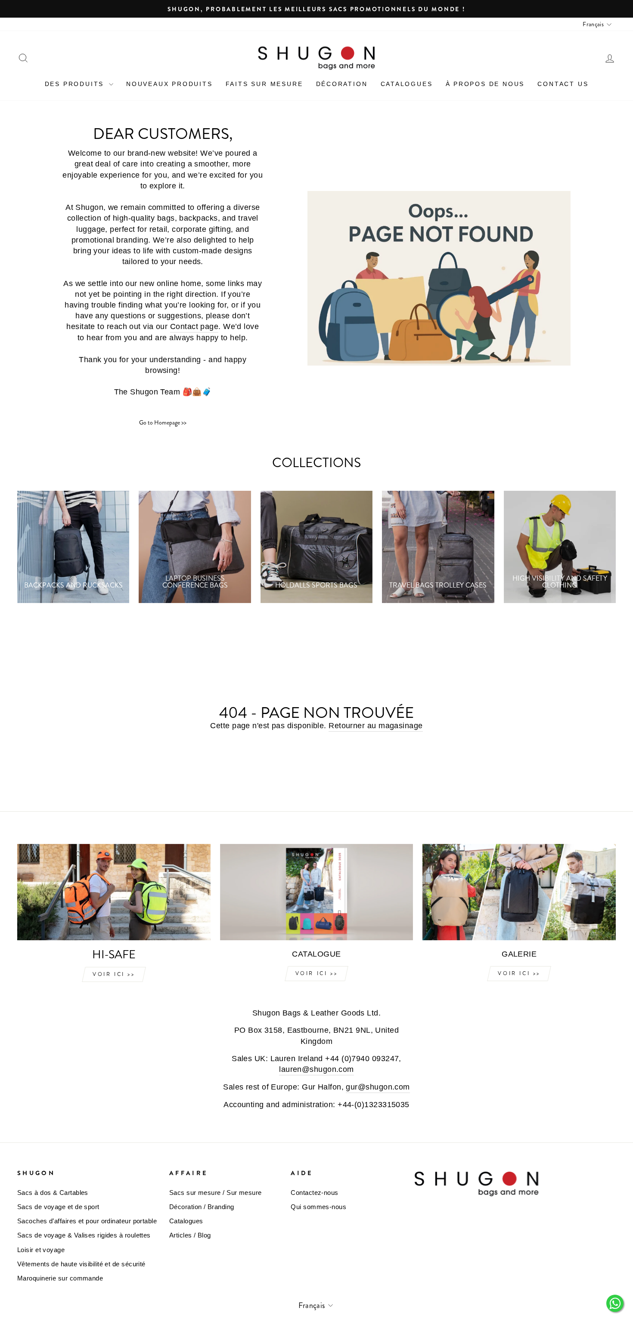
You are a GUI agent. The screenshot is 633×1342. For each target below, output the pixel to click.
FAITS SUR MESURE (264, 83)
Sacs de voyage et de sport (58, 1206)
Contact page (194, 326)
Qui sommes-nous (318, 1206)
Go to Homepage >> (162, 422)
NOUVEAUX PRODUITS (169, 83)
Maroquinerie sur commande (60, 1278)
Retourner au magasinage (375, 725)
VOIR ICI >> (114, 974)
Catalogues (186, 1221)
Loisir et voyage (41, 1249)
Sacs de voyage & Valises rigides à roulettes (84, 1235)
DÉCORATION (342, 83)
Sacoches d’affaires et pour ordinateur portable (87, 1221)
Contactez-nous (314, 1192)
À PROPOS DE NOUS (485, 83)
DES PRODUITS (76, 83)
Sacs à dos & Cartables (52, 1192)
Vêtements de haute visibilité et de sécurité (81, 1264)
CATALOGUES (407, 83)
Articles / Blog (190, 1235)
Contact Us (562, 83)
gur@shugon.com (378, 1087)
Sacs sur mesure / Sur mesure (215, 1192)
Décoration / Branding (201, 1206)
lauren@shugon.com (316, 1069)
